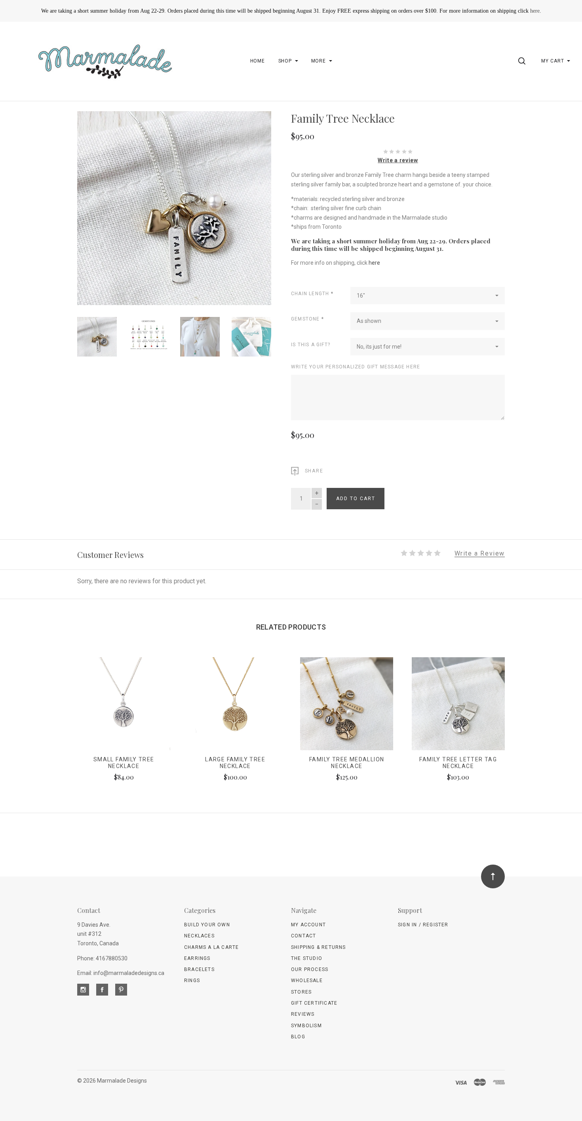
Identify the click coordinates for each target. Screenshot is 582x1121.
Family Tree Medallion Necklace (346, 762)
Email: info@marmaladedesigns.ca (120, 973)
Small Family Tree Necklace (123, 762)
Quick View (124, 707)
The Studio (306, 958)
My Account (308, 925)
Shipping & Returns (318, 947)
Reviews (302, 1014)
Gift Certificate (314, 1003)
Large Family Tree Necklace (235, 762)
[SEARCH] (523, 61)
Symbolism (306, 1025)
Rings (192, 980)
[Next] (249, 205)
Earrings (197, 958)
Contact (303, 936)
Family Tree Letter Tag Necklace (458, 762)
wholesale (307, 980)
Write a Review (480, 553)
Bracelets (199, 969)
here (535, 11)
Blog (298, 1036)
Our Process (309, 969)
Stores (301, 992)
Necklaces (199, 936)
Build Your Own (207, 925)
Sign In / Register (423, 925)
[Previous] (99, 205)
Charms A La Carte (211, 947)
